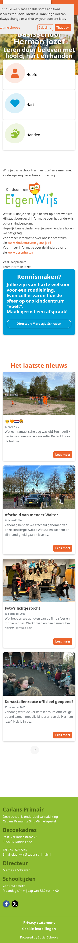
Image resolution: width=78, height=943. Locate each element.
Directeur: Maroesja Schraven (39, 324)
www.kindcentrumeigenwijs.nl (29, 243)
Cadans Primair (14, 821)
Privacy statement (39, 922)
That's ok (62, 27)
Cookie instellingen (39, 928)
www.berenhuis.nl (21, 252)
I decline (45, 27)
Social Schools (48, 937)
